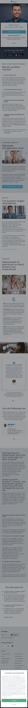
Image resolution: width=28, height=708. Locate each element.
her (24, 694)
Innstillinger (4, 693)
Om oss (10, 695)
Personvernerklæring (12, 685)
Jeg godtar (14, 700)
